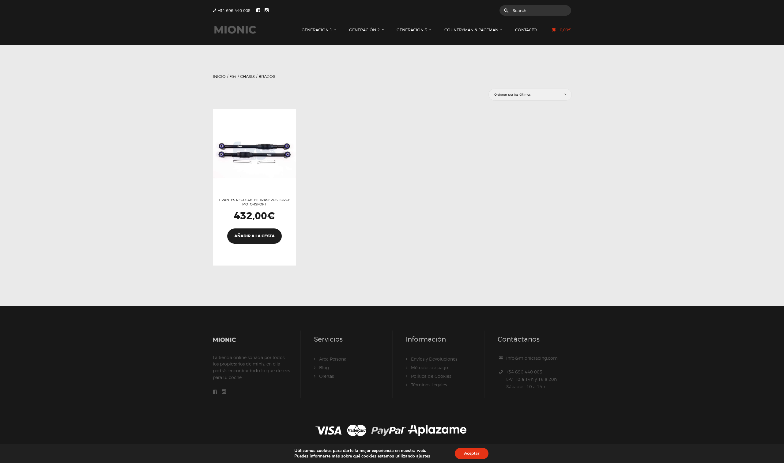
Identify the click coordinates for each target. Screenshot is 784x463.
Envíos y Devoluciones (434, 359)
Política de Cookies (431, 376)
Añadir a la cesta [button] (254, 236)
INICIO (219, 76)
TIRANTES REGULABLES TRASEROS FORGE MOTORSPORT (254, 202)
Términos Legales (429, 384)
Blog (324, 367)
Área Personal (333, 359)
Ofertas (326, 376)
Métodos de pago (429, 367)
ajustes (423, 456)
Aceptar (471, 453)
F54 (232, 76)
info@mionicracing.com (532, 358)
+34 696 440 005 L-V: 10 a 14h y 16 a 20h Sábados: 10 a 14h (531, 379)
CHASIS (247, 76)
